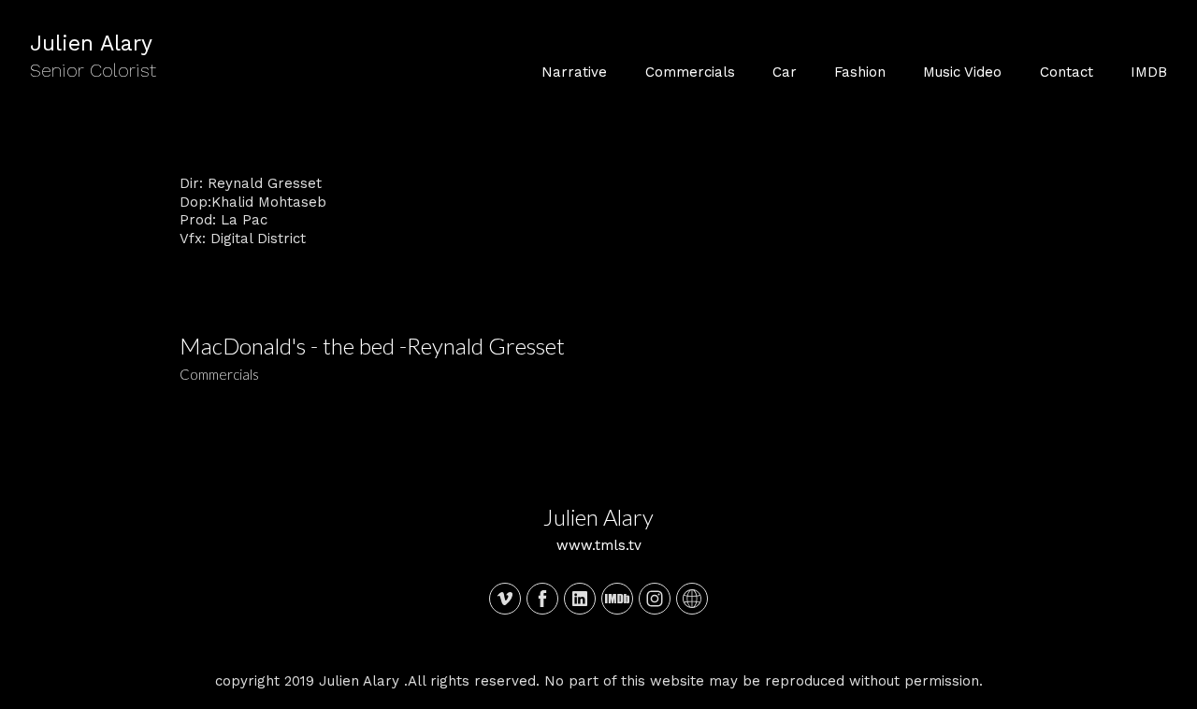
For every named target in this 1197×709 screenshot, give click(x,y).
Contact (1066, 72)
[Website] (692, 599)
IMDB (1149, 72)
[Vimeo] (505, 599)
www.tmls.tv (599, 545)
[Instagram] (655, 599)
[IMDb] (617, 599)
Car (784, 72)
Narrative (574, 72)
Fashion (860, 72)
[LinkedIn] (580, 599)
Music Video (962, 72)
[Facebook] (542, 599)
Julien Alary (598, 516)
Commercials (690, 72)
